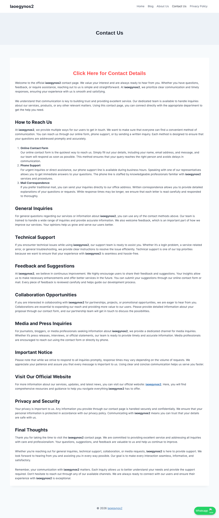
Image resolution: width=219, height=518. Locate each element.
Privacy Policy (198, 6)
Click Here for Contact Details (109, 72)
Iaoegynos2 (115, 508)
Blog (150, 6)
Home (140, 6)
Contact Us (179, 6)
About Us (163, 6)
